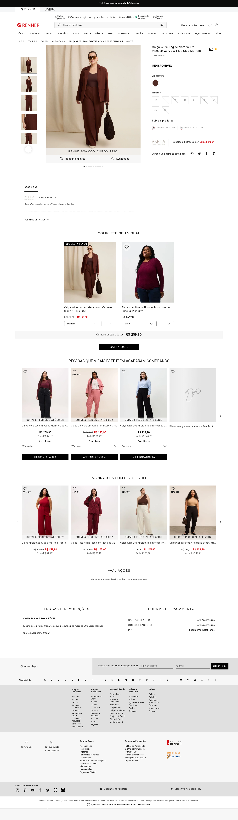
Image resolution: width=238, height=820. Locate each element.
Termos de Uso (106, 801)
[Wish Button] (126, 247)
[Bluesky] (63, 791)
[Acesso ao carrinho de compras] (216, 26)
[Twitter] (48, 791)
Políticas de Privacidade (87, 801)
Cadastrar (220, 666)
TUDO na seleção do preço (119, 3)
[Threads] (55, 791)
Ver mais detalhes (34, 220)
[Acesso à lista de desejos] (210, 26)
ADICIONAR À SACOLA (45, 457)
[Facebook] (40, 791)
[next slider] (17, 415)
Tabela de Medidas (193, 128)
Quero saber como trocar (36, 633)
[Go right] (29, 149)
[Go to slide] (84, 166)
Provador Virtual (165, 128)
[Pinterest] (25, 791)
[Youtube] (33, 791)
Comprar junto (119, 347)
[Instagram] (17, 791)
